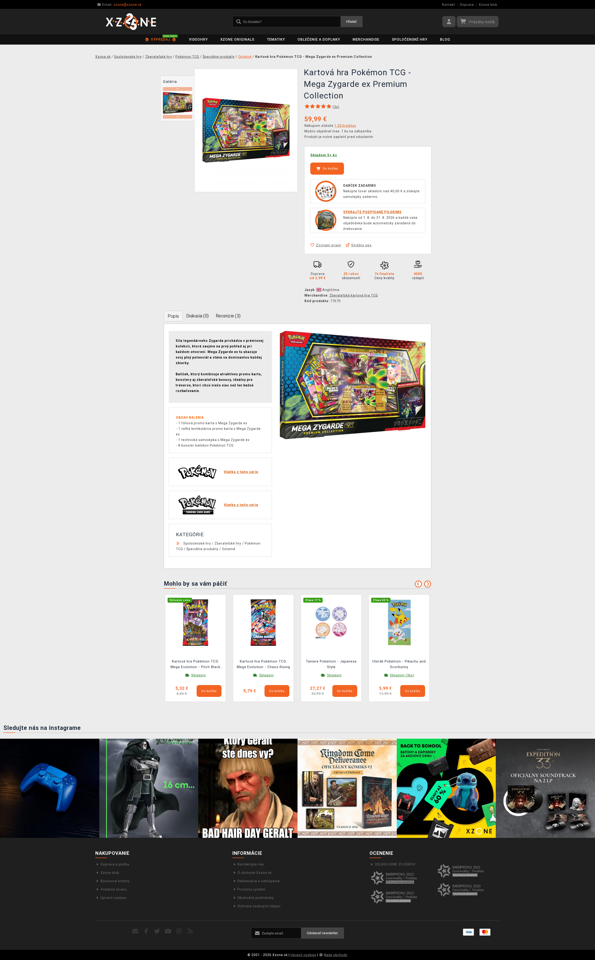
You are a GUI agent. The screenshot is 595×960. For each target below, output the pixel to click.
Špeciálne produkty (202, 549)
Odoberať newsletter (322, 933)
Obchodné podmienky (256, 898)
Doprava (467, 5)
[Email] (135, 931)
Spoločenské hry (409, 39)
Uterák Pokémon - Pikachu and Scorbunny (399, 664)
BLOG (445, 39)
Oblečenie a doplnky (319, 39)
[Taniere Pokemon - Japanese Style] (331, 622)
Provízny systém (251, 889)
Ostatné (228, 549)
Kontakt (448, 5)
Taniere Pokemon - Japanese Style (331, 664)
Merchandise (366, 39)
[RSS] (190, 931)
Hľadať (351, 22)
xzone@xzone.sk (122, 5)
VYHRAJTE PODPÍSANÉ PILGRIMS (372, 212)
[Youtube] (168, 931)
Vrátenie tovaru (114, 889)
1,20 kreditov (345, 125)
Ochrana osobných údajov (259, 906)
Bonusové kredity (115, 881)
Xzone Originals (237, 39)
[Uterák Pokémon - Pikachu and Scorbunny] (399, 622)
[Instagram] (179, 931)
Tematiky (276, 39)
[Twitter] (157, 931)
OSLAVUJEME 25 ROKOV (395, 864)
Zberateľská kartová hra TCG (353, 295)
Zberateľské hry (228, 543)
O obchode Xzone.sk (255, 873)
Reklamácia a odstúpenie (259, 881)
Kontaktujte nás (251, 864)
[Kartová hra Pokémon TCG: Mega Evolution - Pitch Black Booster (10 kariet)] (195, 622)
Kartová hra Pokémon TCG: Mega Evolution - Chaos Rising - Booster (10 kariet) (263, 664)
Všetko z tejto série (241, 472)
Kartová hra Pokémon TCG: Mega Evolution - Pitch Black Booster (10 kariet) (195, 664)
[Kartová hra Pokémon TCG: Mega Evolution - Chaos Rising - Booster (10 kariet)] (263, 622)
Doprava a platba (115, 864)
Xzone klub (488, 5)
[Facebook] (146, 931)
